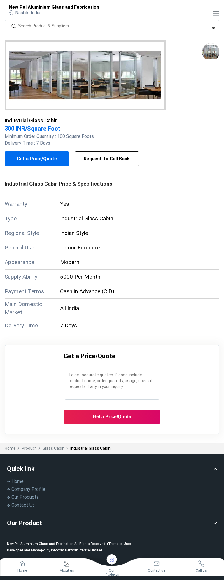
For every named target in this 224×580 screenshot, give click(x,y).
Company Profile (28, 489)
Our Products (25, 497)
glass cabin (53, 448)
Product (29, 448)
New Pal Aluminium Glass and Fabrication (54, 7)
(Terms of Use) (119, 544)
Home (10, 448)
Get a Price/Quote (37, 158)
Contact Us (23, 505)
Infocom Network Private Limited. (77, 550)
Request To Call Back (107, 158)
